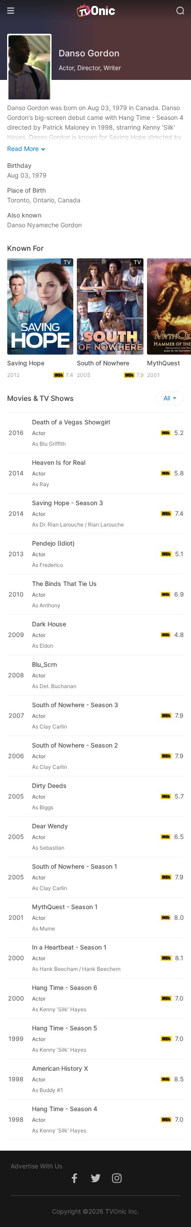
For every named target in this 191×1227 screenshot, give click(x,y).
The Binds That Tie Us (64, 583)
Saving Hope (25, 363)
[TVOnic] (95, 10)
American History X (60, 1068)
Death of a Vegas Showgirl (71, 422)
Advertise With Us (36, 1166)
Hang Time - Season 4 (64, 1108)
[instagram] (117, 1183)
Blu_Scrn (44, 664)
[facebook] (74, 1183)
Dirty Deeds (49, 785)
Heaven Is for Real (58, 462)
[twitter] (95, 1183)
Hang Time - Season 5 (64, 1028)
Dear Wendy (50, 826)
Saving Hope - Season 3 (67, 503)
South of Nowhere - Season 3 (75, 704)
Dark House (49, 624)
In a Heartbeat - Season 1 (69, 947)
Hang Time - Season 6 (64, 987)
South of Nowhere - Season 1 (74, 866)
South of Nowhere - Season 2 (75, 745)
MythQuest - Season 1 (65, 906)
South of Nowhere (103, 363)
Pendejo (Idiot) (53, 543)
